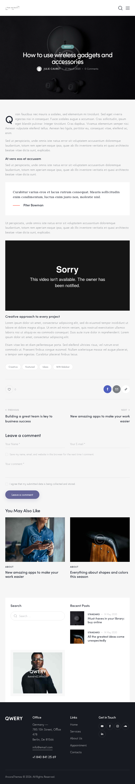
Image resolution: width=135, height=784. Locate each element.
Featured (30, 366)
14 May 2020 (110, 614)
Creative (13, 366)
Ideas (46, 366)
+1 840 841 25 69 (44, 757)
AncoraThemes (13, 776)
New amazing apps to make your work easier (31, 574)
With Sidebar (63, 366)
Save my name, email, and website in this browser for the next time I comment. (52, 454)
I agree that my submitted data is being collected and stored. (42, 483)
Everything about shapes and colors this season (99, 574)
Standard (94, 614)
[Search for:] (38, 616)
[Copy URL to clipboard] (126, 389)
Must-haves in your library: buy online (106, 620)
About (67, 46)
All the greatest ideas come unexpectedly (106, 638)
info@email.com (43, 747)
